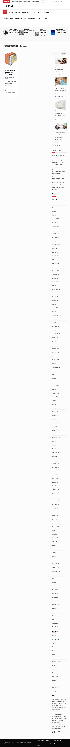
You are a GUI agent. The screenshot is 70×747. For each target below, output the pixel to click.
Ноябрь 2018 (55, 504)
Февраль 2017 (55, 560)
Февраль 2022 (55, 393)
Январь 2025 (55, 274)
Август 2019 (55, 474)
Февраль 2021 (55, 422)
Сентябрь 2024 (56, 289)
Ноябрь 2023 (55, 326)
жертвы (54, 707)
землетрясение (55, 710)
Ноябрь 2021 (55, 404)
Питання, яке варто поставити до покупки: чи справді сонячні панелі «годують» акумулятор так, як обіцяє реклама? (59, 186)
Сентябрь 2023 (56, 333)
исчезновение (55, 712)
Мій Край (8, 6)
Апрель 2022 (55, 385)
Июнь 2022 (55, 378)
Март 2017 (55, 556)
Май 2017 (54, 549)
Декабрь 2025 (55, 233)
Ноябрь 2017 (55, 534)
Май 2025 (54, 259)
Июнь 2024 (55, 300)
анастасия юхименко (59, 699)
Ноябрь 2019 (55, 467)
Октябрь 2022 (55, 363)
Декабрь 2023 (55, 322)
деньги (57, 705)
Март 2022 (55, 389)
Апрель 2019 (55, 489)
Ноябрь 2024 (55, 282)
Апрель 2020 (55, 452)
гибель (53, 705)
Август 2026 (55, 204)
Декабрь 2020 (55, 430)
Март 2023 (55, 345)
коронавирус (58, 714)
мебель (64, 718)
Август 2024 (55, 293)
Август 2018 (55, 512)
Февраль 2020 (55, 460)
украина (56, 731)
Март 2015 (55, 626)
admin (6, 78)
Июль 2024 (55, 296)
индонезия (61, 711)
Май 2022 (54, 382)
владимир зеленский (57, 703)
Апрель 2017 (55, 552)
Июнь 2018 (55, 515)
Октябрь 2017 (55, 537)
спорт (59, 726)
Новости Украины (8, 18)
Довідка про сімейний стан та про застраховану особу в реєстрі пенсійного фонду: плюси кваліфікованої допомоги (60, 137)
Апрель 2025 (55, 263)
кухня (65, 716)
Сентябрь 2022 (56, 367)
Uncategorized (55, 639)
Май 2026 (54, 215)
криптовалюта (60, 716)
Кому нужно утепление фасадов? (10, 73)
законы (54, 709)
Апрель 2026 (55, 218)
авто (53, 699)
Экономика (15, 24)
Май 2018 (54, 519)
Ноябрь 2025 (55, 237)
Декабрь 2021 (55, 400)
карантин (61, 712)
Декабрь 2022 (55, 356)
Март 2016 (55, 589)
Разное (21, 24)
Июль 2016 (55, 578)
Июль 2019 (55, 478)
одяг (57, 720)
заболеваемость (59, 707)
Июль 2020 (55, 441)
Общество (17, 18)
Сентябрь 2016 (56, 571)
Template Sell (7, 743)
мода (54, 720)
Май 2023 (54, 341)
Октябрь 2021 (55, 408)
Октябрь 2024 (55, 285)
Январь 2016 (55, 597)
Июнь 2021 (55, 415)
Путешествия (40, 18)
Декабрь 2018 (55, 500)
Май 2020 (54, 448)
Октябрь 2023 (55, 330)
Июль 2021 (55, 411)
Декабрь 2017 (55, 530)
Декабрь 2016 (55, 567)
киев (53, 714)
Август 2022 (55, 371)
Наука (33, 12)
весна (62, 701)
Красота (24, 12)
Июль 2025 (55, 252)
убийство (63, 728)
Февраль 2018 (55, 523)
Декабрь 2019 (55, 463)
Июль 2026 (55, 207)
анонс (65, 699)
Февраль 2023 (55, 348)
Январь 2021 (55, 426)
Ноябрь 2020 (55, 434)
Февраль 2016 (55, 593)
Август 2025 (55, 248)
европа (61, 705)
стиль (62, 726)
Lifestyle (11, 12)
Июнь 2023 (55, 337)
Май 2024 (54, 304)
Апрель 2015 (55, 623)
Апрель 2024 (55, 307)
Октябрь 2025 (55, 241)
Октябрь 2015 (55, 608)
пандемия (61, 720)
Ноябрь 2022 (55, 359)
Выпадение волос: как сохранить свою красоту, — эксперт (60, 69)
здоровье (58, 709)
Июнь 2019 (55, 482)
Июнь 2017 (55, 545)
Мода (28, 12)
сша (65, 726)
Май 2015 (54, 619)
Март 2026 (55, 222)
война (64, 703)
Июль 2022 (55, 374)
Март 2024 (55, 311)
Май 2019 (54, 486)
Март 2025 (55, 267)
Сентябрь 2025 (56, 244)
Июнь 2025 (55, 256)
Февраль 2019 (55, 497)
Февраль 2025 (55, 270)
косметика (54, 716)
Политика (23, 18)
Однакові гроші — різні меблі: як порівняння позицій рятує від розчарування (59, 171)
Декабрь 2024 (55, 278)
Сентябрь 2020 (56, 437)
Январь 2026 (55, 230)
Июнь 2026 (55, 211)
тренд (54, 728)
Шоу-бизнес (7, 24)
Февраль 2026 (55, 226)
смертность (54, 726)
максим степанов (58, 718)
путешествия (62, 724)
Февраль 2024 (55, 315)
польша (58, 722)
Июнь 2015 (55, 615)
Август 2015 (55, 612)
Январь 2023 (55, 352)
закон (65, 707)
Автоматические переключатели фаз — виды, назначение (60, 115)
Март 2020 (55, 456)
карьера (65, 712)
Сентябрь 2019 (56, 471)
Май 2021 (54, 419)
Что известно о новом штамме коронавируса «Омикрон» (27, 1)
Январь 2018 (55, 526)
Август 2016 (55, 575)
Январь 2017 (55, 563)
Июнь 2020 (55, 445)
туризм (58, 728)
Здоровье (17, 12)
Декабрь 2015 (55, 601)
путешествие (55, 724)
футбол (54, 734)
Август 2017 (55, 541)
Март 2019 (55, 493)
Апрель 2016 (55, 586)
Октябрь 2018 (55, 508)
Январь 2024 (55, 319)
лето (53, 718)
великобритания (56, 701)
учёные (61, 731)
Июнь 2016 (55, 582)
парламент (54, 722)
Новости (39, 12)
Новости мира (46, 12)
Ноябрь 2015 (55, 604)
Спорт (46, 18)
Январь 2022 (55, 396)
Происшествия (31, 18)
